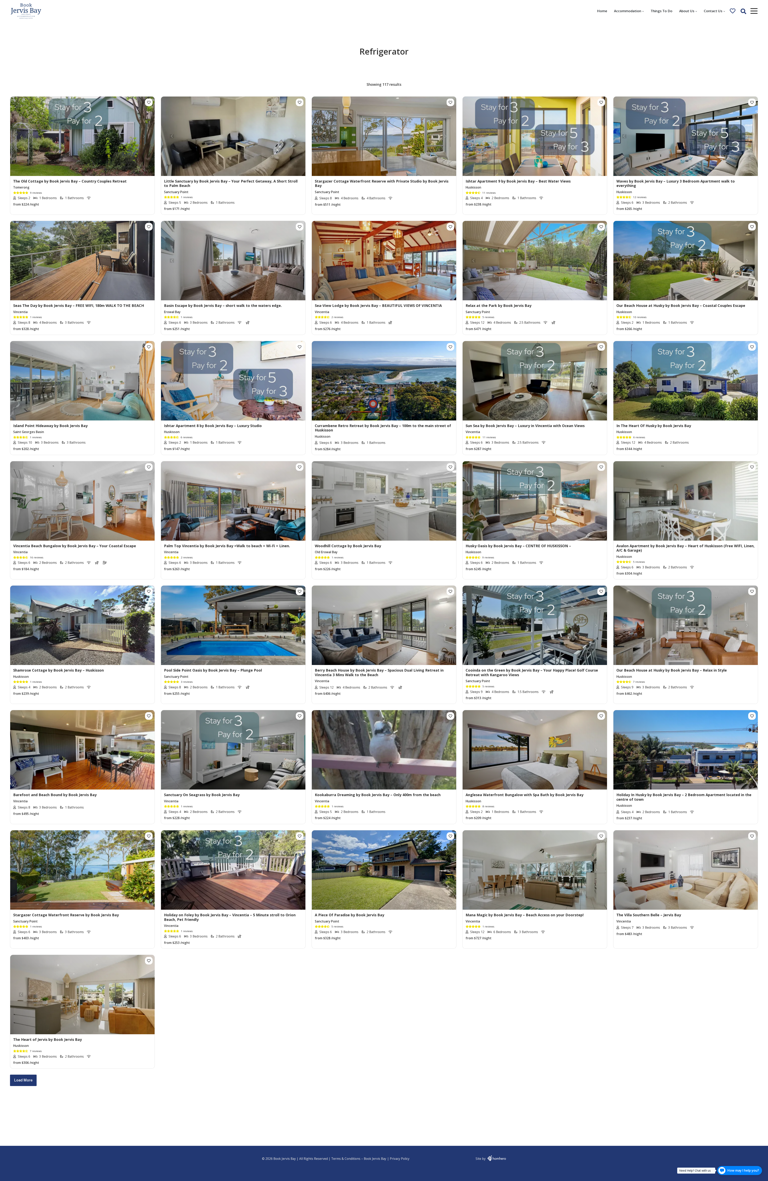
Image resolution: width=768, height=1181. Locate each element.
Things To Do (661, 11)
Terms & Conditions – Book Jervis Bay (358, 1158)
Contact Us (713, 11)
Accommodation (627, 11)
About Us (686, 11)
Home (602, 11)
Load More (23, 1080)
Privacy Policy (399, 1158)
